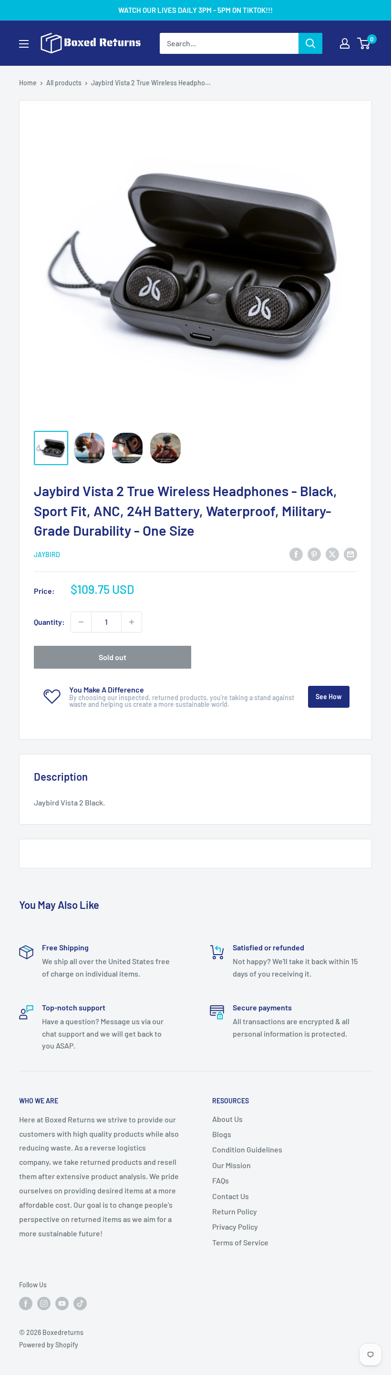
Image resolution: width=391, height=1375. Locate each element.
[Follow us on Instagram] (44, 1303)
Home (28, 83)
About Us (227, 1118)
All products (64, 83)
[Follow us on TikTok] (80, 1303)
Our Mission (231, 1165)
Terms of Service (240, 1242)
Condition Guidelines (247, 1149)
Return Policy (234, 1211)
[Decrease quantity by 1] (81, 622)
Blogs (221, 1134)
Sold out (112, 657)
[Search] (310, 43)
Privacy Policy (235, 1226)
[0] (364, 43)
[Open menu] (24, 44)
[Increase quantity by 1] (132, 622)
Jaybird (47, 554)
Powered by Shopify (48, 1345)
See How (329, 697)
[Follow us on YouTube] (62, 1303)
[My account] (345, 43)
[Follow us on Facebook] (25, 1303)
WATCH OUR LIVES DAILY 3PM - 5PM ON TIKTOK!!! (195, 10)
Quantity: (49, 621)
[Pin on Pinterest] (314, 553)
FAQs (220, 1180)
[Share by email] (350, 553)
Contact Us (230, 1196)
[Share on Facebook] (296, 553)
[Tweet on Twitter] (332, 553)
